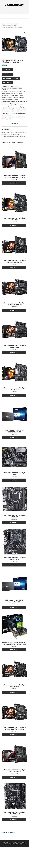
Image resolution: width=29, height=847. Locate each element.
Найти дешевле (7, 82)
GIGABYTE (8, 119)
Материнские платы (13, 24)
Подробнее (13, 183)
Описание (14, 123)
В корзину (7, 69)
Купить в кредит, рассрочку (11, 78)
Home (3, 24)
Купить (7, 74)
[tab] (14, 124)
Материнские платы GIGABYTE (9, 25)
